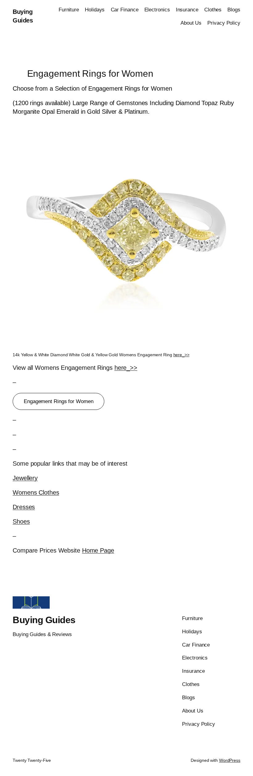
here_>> (181, 354)
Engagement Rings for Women (58, 401)
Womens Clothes (36, 492)
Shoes (21, 521)
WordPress (229, 760)
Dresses (24, 507)
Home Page (98, 550)
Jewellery (25, 478)
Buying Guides (44, 620)
